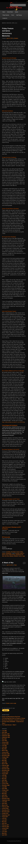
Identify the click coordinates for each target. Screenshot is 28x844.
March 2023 (5, 750)
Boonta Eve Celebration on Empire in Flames (13, 720)
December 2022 (5, 754)
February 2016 (5, 826)
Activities (8, 552)
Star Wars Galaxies (9, 556)
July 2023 (4, 745)
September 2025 (6, 735)
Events (18, 552)
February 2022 (5, 765)
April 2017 (4, 823)
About (3, 12)
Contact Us (4, 18)
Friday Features (5, 15)
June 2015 (4, 831)
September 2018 (6, 800)
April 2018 (4, 803)
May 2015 (4, 833)
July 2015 (4, 830)
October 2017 (5, 813)
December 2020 (5, 785)
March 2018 (5, 805)
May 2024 (4, 739)
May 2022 (4, 760)
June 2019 (4, 792)
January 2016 (5, 828)
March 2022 (5, 763)
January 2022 (5, 767)
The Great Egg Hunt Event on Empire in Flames (13, 718)
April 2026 (4, 732)
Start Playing (19, 15)
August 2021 (5, 773)
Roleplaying (8, 553)
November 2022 (5, 755)
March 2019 (5, 797)
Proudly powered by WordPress (14, 841)
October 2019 (5, 790)
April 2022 (4, 762)
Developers (13, 552)
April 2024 (4, 740)
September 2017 (6, 815)
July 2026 (4, 730)
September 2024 (6, 737)
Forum (12, 15)
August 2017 (5, 816)
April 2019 (4, 795)
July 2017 (4, 818)
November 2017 (5, 811)
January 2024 (5, 742)
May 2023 (4, 749)
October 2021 (5, 772)
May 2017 (4, 821)
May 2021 (4, 778)
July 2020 (4, 787)
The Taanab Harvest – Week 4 (9, 725)
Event (7, 554)
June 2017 (4, 820)
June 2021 (4, 777)
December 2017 (5, 810)
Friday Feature (12, 554)
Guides (16, 12)
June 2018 (4, 801)
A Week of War (8, 562)
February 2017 (5, 825)
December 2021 (5, 768)
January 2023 (5, 752)
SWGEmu (16, 556)
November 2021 (5, 770)
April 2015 (4, 835)
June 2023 (4, 747)
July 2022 (4, 758)
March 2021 (5, 782)
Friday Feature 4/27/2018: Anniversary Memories (7, 32)
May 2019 (4, 793)
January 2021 (5, 783)
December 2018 (5, 798)
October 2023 (5, 744)
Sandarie (16, 38)
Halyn (15, 565)
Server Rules (10, 12)
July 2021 (4, 775)
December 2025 (5, 734)
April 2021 (4, 780)
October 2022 (5, 757)
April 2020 (4, 788)
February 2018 (5, 806)
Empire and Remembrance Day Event (11, 716)
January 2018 (5, 808)
